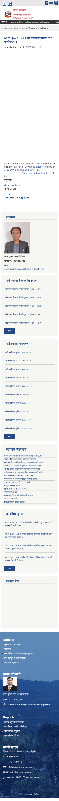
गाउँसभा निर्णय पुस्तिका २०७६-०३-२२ (19, 411)
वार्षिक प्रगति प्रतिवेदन (14, 722)
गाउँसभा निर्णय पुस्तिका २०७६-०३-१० (19, 420)
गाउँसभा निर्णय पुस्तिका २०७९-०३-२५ (19, 352)
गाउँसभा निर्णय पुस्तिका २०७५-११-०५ (19, 428)
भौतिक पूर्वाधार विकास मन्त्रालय (15, 479)
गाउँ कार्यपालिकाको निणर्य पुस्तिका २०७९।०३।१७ (23, 314)
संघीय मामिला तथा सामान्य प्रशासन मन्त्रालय (20, 459)
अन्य (9, 331)
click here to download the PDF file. (22, 170)
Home (4, 28)
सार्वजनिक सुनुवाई (12, 731)
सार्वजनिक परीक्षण (11, 735)
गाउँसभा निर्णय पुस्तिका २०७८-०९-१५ (19, 369)
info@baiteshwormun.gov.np (21, 767)
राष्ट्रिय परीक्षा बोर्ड (10, 492)
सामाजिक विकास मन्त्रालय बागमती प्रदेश (18, 475)
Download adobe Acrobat (39, 167)
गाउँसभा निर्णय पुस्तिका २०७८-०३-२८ (19, 377)
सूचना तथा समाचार (12, 644)
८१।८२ (7, 194)
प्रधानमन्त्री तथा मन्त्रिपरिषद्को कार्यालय (19, 495)
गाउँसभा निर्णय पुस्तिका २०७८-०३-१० (19, 386)
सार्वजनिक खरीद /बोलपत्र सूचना (18, 653)
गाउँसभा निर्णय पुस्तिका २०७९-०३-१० (19, 361)
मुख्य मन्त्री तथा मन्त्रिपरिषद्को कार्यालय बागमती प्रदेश (23, 462)
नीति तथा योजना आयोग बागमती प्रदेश (17, 482)
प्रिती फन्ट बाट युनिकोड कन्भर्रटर (16, 489)
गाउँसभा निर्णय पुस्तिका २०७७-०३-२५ (19, 403)
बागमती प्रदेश (38, 472)
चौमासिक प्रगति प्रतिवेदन (15, 726)
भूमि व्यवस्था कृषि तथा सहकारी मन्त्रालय (18, 472)
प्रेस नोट (55, 22)
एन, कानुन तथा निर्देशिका (15, 658)
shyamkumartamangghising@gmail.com (24, 269)
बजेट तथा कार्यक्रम (12, 185)
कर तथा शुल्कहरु (11, 662)
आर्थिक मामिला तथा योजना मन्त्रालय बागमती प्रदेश (22, 469)
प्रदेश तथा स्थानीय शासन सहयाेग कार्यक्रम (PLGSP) (24, 456)
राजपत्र (7, 649)
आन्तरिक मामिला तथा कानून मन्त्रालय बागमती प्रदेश (22, 466)
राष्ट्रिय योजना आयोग (12, 485)
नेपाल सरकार (9, 498)
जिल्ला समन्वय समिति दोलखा (14, 502)
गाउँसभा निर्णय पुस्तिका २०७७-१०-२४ (19, 394)
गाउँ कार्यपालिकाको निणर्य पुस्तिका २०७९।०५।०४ (23, 297)
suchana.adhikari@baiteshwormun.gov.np (29, 704)
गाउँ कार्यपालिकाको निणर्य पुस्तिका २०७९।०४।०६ (23, 306)
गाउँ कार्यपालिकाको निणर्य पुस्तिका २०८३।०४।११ (23, 289)
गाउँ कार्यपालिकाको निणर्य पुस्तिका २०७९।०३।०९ (23, 323)
